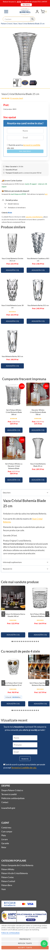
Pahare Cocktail (8, 881)
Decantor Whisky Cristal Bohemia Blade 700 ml (38, 412)
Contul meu (6, 827)
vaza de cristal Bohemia (34, 217)
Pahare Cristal (6, 23)
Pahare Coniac (7, 877)
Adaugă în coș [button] (12, 270)
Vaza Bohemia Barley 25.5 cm (38, 305)
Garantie (5, 843)
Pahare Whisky (7, 869)
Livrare (4, 839)
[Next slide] (35, 82)
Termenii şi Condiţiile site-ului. (24, 767)
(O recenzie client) (16, 98)
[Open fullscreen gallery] (46, 75)
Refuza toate (25, 943)
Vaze (15, 23)
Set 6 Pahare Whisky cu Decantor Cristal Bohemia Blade (13, 466)
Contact (4, 802)
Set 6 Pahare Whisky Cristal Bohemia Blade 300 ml (14, 412)
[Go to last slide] (14, 82)
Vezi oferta (26, 5)
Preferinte (25, 939)
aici (46, 194)
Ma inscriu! (25, 151)
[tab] (23, 74)
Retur (3, 847)
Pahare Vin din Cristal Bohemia (14, 873)
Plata (3, 835)
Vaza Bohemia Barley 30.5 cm (12, 356)
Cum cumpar (6, 831)
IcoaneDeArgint (8, 808)
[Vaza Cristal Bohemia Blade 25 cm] (25, 53)
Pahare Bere (6, 885)
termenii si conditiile (31, 145)
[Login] (37, 12)
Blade (10, 213)
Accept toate (25, 947)
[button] (17, 83)
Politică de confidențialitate (13, 798)
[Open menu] (6, 11)
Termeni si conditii (9, 794)
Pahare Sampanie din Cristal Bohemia (17, 865)
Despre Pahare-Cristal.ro (12, 790)
